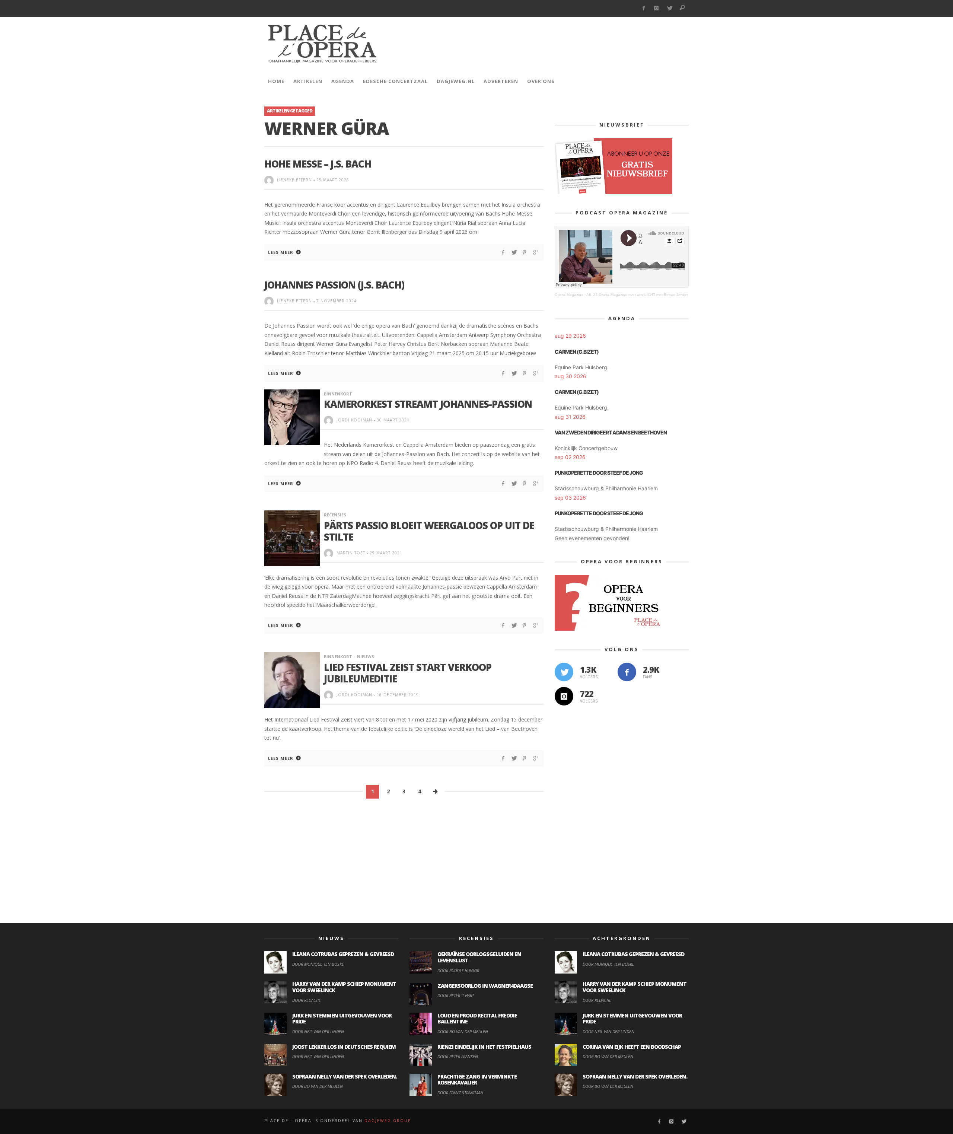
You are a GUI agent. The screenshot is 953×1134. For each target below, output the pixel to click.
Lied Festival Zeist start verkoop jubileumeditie (407, 672)
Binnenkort (338, 393)
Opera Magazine (569, 295)
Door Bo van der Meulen (317, 1086)
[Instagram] (656, 8)
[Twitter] (669, 8)
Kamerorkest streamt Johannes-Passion (428, 404)
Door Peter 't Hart (455, 995)
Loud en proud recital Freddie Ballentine (477, 1018)
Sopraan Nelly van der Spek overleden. (344, 1076)
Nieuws (365, 656)
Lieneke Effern (294, 179)
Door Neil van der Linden (318, 1031)
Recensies (335, 514)
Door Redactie (306, 1000)
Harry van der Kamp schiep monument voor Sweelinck (344, 987)
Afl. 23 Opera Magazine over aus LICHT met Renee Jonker (637, 295)
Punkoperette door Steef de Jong (599, 472)
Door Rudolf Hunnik (458, 970)
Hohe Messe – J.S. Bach (317, 164)
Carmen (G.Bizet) (577, 351)
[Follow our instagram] (564, 696)
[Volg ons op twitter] (564, 672)
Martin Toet (351, 552)
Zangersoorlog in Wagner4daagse (485, 985)
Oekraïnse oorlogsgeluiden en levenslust (479, 957)
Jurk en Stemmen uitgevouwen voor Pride (342, 1018)
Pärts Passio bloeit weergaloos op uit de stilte (429, 531)
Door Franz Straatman (460, 1092)
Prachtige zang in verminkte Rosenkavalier (477, 1079)
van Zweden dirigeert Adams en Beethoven (611, 432)
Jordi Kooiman (354, 420)
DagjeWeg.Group (387, 1120)
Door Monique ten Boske (318, 964)
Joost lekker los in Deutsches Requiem (344, 1046)
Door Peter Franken (457, 1056)
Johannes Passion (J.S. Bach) (334, 285)
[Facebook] (643, 8)
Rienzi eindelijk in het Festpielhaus (484, 1046)
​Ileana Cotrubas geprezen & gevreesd (343, 954)
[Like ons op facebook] (627, 672)
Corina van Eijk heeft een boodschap (632, 1046)
